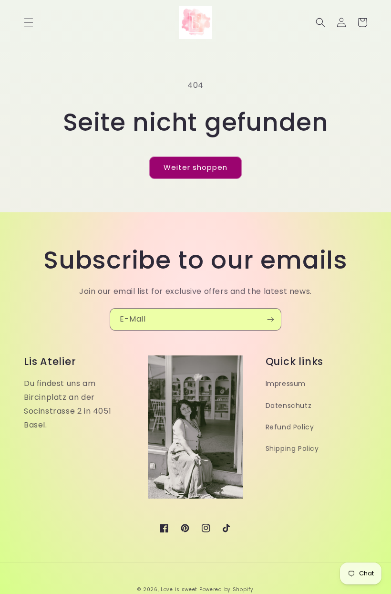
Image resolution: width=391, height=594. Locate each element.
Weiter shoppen (195, 167)
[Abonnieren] (270, 319)
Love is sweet (179, 589)
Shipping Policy (292, 448)
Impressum (286, 383)
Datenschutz (289, 405)
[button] (28, 22)
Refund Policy (290, 427)
